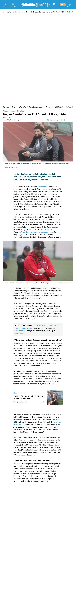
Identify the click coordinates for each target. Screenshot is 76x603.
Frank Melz (8, 117)
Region (14, 107)
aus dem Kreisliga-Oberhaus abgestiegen (38, 232)
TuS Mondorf (42, 186)
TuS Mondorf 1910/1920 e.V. (54, 107)
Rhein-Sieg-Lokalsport (36, 107)
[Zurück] (4, 12)
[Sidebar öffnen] (9, 12)
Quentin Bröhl (22, 402)
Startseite (6, 107)
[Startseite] (38, 4)
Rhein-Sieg (22, 107)
